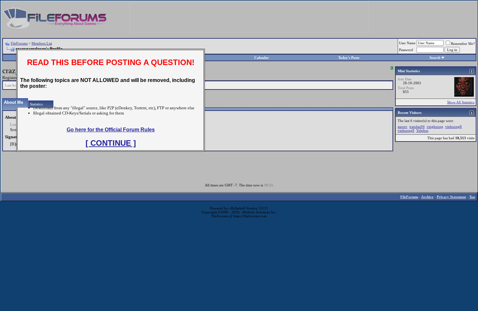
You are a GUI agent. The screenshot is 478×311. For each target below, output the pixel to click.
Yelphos (422, 130)
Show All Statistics (460, 102)
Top (472, 197)
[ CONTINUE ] (111, 143)
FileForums (19, 43)
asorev (402, 126)
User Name (407, 43)
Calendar (261, 58)
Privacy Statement (451, 197)
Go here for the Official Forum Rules (111, 129)
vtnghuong (435, 126)
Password (406, 50)
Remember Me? (463, 44)
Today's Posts (348, 58)
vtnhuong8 (453, 126)
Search (435, 58)
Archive (427, 197)
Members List (42, 43)
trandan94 (417, 126)
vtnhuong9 (406, 130)
